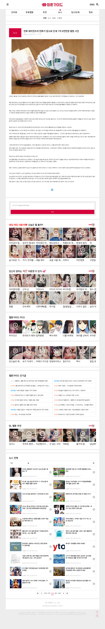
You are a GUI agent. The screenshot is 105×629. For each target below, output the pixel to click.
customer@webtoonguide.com (46, 614)
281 (56, 593)
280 (52, 593)
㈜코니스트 (22, 612)
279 (49, 593)
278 (45, 593)
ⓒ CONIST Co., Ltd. (52, 603)
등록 (52, 212)
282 (59, 593)
